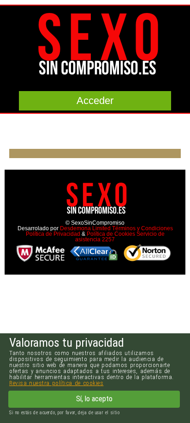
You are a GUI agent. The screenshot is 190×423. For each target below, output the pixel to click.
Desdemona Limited (85, 228)
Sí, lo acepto (94, 398)
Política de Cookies (111, 234)
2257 (108, 239)
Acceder (95, 100)
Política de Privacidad (53, 234)
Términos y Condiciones (142, 228)
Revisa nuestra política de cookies (56, 383)
